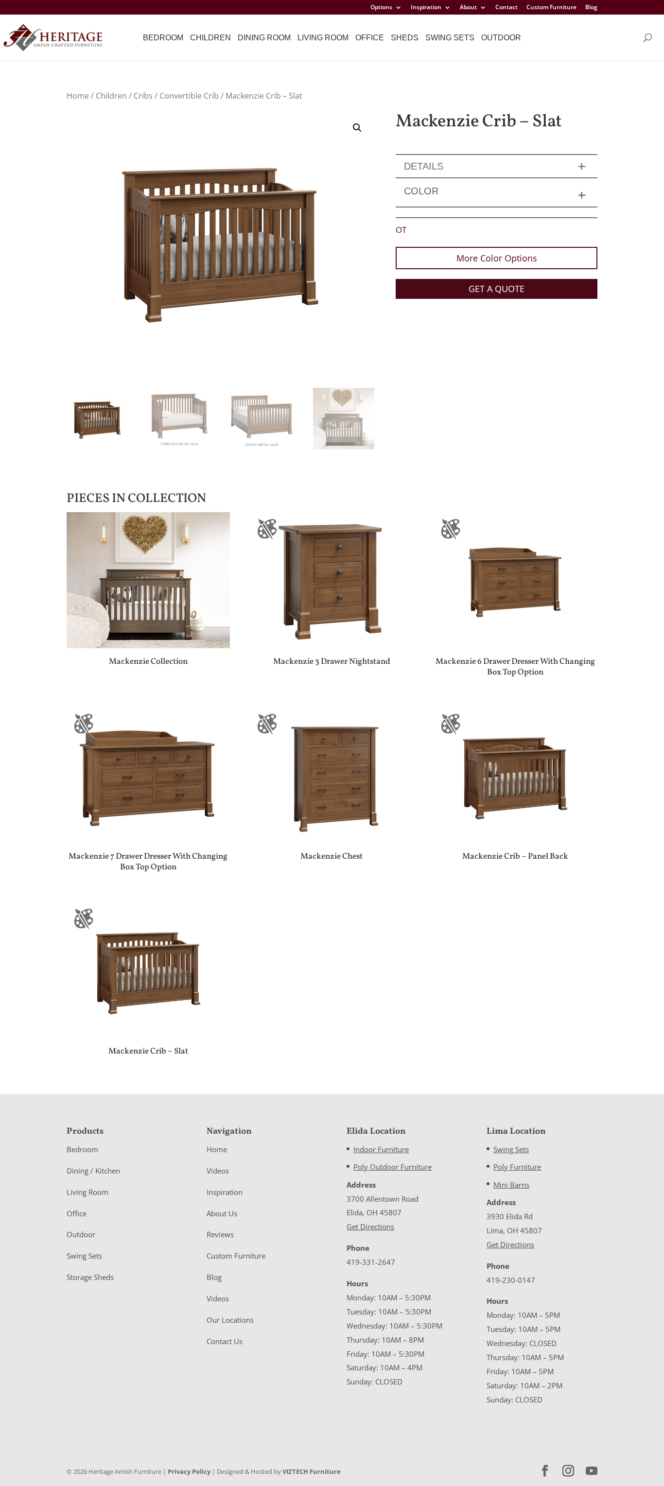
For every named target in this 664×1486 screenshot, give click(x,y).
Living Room (323, 38)
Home (78, 95)
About (468, 7)
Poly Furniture (517, 1167)
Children (210, 38)
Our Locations (230, 1320)
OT (401, 229)
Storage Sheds (90, 1277)
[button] (357, 128)
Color (421, 191)
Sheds (405, 38)
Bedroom (163, 38)
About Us (222, 1213)
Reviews (220, 1234)
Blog (591, 7)
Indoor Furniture (381, 1149)
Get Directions (370, 1226)
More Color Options (496, 258)
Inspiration (426, 7)
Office (369, 38)
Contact (506, 7)
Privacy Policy (189, 1471)
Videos (218, 1170)
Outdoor (501, 38)
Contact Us (225, 1341)
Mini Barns (511, 1185)
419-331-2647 (371, 1262)
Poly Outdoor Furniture (392, 1167)
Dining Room (264, 38)
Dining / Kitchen (93, 1170)
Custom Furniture (551, 7)
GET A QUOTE (496, 288)
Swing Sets (449, 38)
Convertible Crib (189, 95)
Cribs (143, 95)
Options (381, 7)
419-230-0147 (511, 1280)
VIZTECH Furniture (311, 1471)
